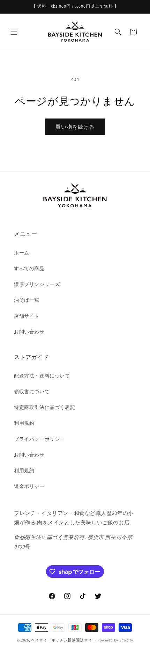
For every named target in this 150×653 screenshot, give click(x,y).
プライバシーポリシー (39, 439)
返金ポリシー (29, 486)
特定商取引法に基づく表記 (44, 407)
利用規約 (24, 423)
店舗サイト (26, 316)
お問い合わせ (29, 332)
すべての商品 (29, 268)
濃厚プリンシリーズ (37, 284)
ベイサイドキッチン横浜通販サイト (63, 640)
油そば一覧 (26, 300)
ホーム (21, 253)
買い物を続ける (75, 126)
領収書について (32, 391)
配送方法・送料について (42, 376)
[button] (14, 32)
